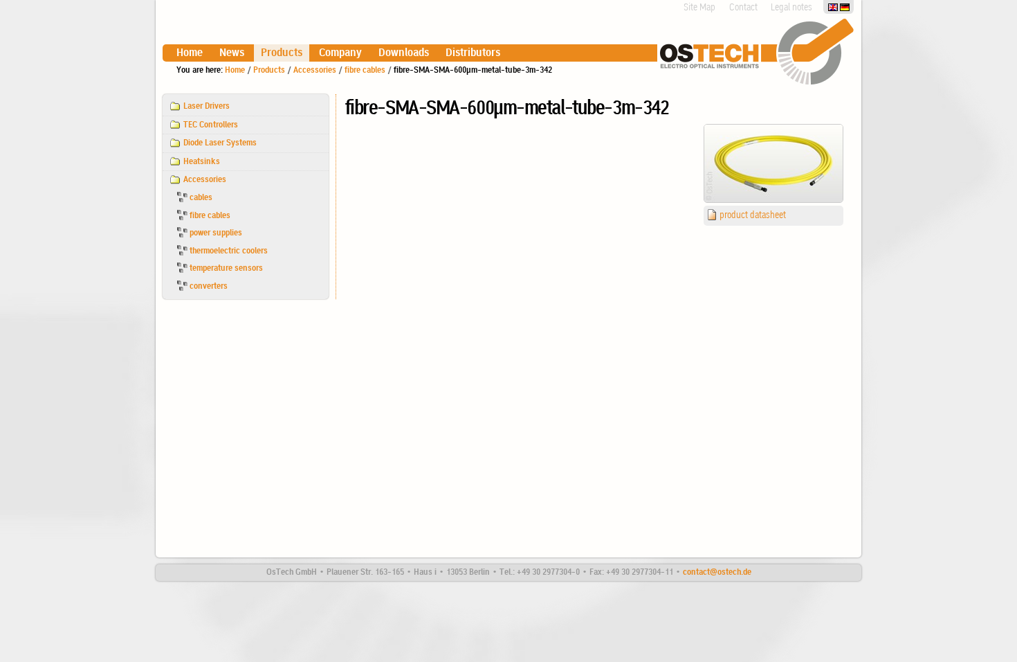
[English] (834, 6)
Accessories (314, 70)
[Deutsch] (845, 6)
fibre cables (365, 70)
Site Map (699, 7)
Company (340, 53)
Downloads (403, 53)
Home (189, 53)
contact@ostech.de (717, 572)
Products (281, 53)
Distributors (473, 53)
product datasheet (753, 215)
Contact (743, 7)
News (231, 53)
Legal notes (791, 7)
